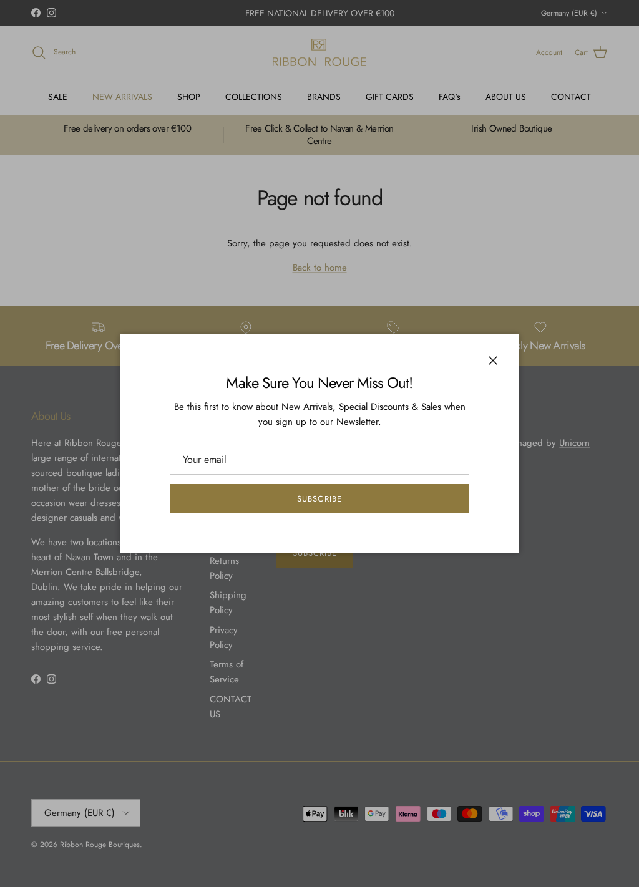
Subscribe (319, 499)
